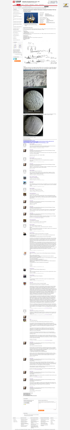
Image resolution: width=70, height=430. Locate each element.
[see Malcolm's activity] (24, 172)
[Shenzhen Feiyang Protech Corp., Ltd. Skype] (24, 404)
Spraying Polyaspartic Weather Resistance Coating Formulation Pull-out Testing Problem (31, 25)
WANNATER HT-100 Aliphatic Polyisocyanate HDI (35, 424)
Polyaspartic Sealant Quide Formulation (44, 425)
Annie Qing (31, 149)
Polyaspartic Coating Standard (17, 26)
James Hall (31, 282)
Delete (30, 168)
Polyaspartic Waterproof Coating (17, 24)
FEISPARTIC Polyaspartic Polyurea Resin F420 (24, 420)
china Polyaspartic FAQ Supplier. (23, 429)
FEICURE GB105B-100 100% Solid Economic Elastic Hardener (35, 422)
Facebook (14, 38)
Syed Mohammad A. (38, 217)
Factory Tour (26, 4)
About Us (22, 4)
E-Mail (51, 421)
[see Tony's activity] (24, 277)
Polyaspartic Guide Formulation (17, 16)
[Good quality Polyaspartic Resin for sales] (15, 48)
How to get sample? (15, 35)
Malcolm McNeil (32, 157)
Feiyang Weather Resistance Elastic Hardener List (34, 420)
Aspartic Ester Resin (15, 12)
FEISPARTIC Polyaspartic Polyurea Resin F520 (24, 421)
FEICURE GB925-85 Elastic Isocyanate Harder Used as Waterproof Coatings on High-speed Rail (35, 426)
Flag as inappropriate (38, 161)
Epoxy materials (15, 32)
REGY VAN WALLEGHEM (33, 176)
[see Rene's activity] (24, 195)
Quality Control (32, 4)
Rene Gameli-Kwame (33, 193)
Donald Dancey (32, 268)
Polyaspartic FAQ (15, 29)
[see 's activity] (24, 321)
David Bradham (32, 232)
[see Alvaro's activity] (24, 254)
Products (18, 4)
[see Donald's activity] (24, 270)
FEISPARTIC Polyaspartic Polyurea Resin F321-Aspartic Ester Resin (25, 424)
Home (15, 4)
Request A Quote (41, 4)
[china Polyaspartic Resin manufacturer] (17, 2)
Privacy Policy (17, 429)
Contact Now (43, 24)
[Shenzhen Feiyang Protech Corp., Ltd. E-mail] (25, 404)
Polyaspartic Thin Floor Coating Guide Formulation (45, 420)
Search (47, 6)
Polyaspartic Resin (15, 10)
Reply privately (33, 161)
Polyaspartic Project (15, 28)
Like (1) (31, 308)
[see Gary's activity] (24, 312)
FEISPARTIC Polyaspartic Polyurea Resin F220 (24, 426)
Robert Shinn (32, 181)
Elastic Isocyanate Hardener (16, 13)
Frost (30, 319)
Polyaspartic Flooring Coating (17, 21)
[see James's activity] (24, 284)
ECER (54, 429)
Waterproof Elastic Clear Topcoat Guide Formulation (44, 423)
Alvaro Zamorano (32, 252)
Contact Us (36, 4)
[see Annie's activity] (24, 165)
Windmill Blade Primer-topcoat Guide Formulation (45, 421)
